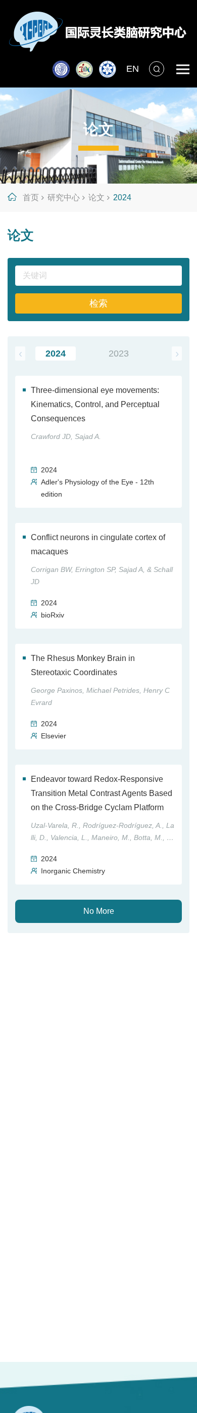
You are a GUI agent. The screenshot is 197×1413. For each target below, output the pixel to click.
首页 (31, 197)
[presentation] (20, 353)
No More (98, 911)
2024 (122, 197)
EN (132, 69)
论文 (96, 197)
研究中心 (63, 197)
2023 (119, 353)
